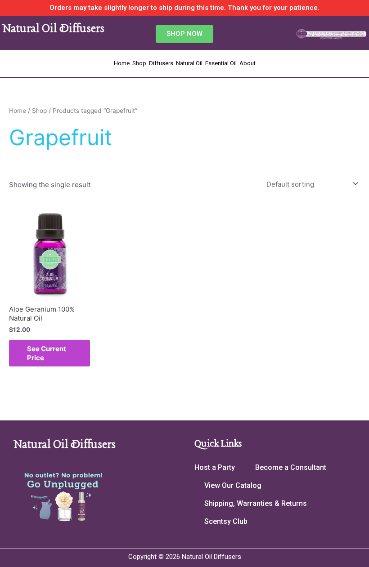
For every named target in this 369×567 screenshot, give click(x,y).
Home (122, 63)
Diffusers (161, 63)
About (247, 63)
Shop (139, 63)
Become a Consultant (290, 467)
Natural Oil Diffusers (53, 29)
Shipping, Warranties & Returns (255, 503)
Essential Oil (221, 63)
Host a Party (214, 467)
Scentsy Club (226, 521)
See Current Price (46, 353)
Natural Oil (189, 63)
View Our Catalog (232, 485)
